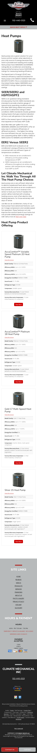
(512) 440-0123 (21, 217)
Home (18, 576)
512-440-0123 (18, 678)
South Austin (20, 717)
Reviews (18, 580)
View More (18, 304)
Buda (12, 710)
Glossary (18, 608)
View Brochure (9, 260)
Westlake (18, 719)
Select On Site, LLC (24, 733)
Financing (18, 592)
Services (18, 589)
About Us (18, 595)
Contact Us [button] (9, 749)
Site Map (18, 605)
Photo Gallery (18, 598)
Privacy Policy (18, 601)
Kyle (24, 714)
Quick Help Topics (18, 27)
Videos (18, 583)
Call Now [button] (27, 749)
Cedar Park (27, 710)
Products (18, 586)
